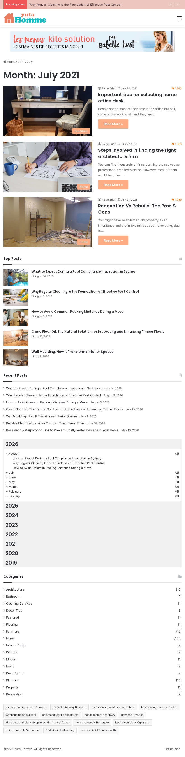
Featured (12, 617)
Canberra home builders (21, 714)
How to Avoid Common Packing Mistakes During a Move (78, 311)
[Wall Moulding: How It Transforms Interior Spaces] (15, 357)
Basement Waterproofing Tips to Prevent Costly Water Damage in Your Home (62, 430)
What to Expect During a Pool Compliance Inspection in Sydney (84, 271)
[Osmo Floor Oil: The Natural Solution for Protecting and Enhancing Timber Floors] (15, 337)
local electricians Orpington (132, 722)
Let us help (172, 749)
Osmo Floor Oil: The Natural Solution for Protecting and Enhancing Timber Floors (98, 331)
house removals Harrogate (92, 722)
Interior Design (16, 645)
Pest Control (15, 673)
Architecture (15, 589)
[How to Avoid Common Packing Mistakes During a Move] (15, 317)
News (10, 666)
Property (12, 687)
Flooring (12, 624)
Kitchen (11, 652)
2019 (11, 562)
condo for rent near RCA (100, 714)
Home (10, 61)
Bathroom (13, 596)
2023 (12, 525)
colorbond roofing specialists (60, 714)
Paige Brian (109, 88)
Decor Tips (14, 610)
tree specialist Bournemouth (98, 730)
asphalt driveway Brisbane (69, 707)
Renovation (14, 694)
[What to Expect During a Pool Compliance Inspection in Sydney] (15, 277)
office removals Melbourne (22, 730)
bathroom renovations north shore (113, 707)
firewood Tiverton (132, 714)
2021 (21, 61)
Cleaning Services (19, 603)
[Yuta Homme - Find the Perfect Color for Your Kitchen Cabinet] (24, 18)
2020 (12, 553)
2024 (12, 515)
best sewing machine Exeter (158, 707)
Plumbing (12, 680)
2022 (12, 534)
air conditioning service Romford (26, 707)
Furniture (12, 631)
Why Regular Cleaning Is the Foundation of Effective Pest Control (75, 4)
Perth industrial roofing (60, 730)
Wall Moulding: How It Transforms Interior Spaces (72, 351)
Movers (11, 659)
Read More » (113, 124)
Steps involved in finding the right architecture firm (137, 153)
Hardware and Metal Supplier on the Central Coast (37, 722)
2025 (12, 505)
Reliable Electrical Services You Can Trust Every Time (45, 423)
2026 (12, 444)
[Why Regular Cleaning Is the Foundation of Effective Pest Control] (15, 297)
